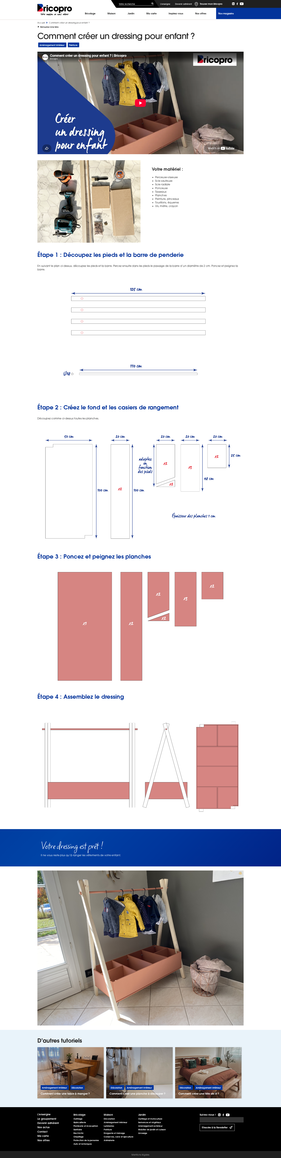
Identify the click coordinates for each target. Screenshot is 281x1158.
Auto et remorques (83, 1144)
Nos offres (43, 1140)
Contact (42, 1131)
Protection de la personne (86, 1140)
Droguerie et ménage (114, 1133)
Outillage (78, 1119)
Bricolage (90, 13)
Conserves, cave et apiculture (118, 1137)
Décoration (109, 1119)
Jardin (131, 13)
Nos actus (43, 1127)
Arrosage (142, 1133)
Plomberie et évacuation (86, 1126)
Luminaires (109, 1126)
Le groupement (46, 1118)
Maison (111, 13)
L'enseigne (165, 4)
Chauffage (79, 1137)
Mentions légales (140, 1154)
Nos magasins (226, 13)
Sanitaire (78, 1129)
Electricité (78, 1133)
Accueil (41, 23)
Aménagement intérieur (115, 1122)
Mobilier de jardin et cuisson (152, 1129)
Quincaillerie (80, 1122)
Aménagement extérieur (150, 1126)
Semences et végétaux (149, 1122)
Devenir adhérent (183, 4)
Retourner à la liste (49, 27)
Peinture (108, 1129)
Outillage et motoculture (150, 1119)
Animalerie (109, 1140)
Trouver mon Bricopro (211, 3)
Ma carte (151, 13)
